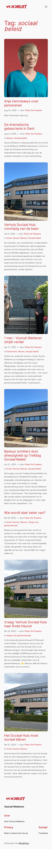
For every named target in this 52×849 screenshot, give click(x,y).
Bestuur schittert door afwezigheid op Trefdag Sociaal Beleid (22, 455)
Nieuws (9, 138)
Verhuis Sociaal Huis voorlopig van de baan (21, 226)
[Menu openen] (46, 6)
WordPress (24, 843)
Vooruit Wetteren (14, 806)
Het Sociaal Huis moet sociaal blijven (21, 737)
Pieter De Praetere (33, 110)
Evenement (11, 351)
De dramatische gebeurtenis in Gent (19, 126)
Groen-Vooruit (12, 238)
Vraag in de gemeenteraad (18, 635)
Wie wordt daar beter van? (24, 513)
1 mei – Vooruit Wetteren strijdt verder (23, 340)
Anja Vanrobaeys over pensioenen (21, 103)
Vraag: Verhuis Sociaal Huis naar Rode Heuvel (25, 624)
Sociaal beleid (20, 138)
